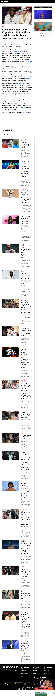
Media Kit (34, 673)
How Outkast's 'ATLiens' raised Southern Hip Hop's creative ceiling (26, 332)
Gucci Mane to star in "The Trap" (40, 20)
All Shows (22, 668)
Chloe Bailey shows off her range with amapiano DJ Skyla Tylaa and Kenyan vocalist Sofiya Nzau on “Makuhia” (26, 196)
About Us (34, 668)
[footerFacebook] (29, 690)
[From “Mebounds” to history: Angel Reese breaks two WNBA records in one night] (10, 570)
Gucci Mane (5, 44)
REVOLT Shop (47, 673)
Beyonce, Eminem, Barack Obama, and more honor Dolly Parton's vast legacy (26, 417)
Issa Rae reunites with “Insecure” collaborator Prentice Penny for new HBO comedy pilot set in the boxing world (26, 490)
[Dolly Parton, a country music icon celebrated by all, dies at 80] (10, 594)
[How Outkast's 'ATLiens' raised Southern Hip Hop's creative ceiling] (10, 331)
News (3, 26)
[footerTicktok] (22, 690)
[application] (44, 684)
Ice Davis (14, 89)
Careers (34, 675)
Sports (22, 244)
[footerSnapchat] (26, 690)
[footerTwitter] (32, 690)
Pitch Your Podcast (24, 673)
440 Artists (23, 676)
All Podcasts (23, 670)
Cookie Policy (15, 694)
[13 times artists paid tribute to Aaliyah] (10, 438)
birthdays (13, 66)
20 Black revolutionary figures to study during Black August (26, 144)
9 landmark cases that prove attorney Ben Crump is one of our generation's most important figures (26, 647)
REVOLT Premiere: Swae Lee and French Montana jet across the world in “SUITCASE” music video (26, 547)
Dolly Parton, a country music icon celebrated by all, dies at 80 (26, 595)
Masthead (35, 670)
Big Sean (21, 107)
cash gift (25, 112)
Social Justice (24, 139)
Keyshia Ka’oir (15, 51)
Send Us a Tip (35, 671)
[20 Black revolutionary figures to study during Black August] (10, 143)
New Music (23, 160)
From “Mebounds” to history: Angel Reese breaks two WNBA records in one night (25, 573)
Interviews (23, 509)
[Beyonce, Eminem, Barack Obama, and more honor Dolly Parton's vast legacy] (10, 415)
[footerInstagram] (19, 690)
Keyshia (19, 83)
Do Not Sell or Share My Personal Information (41, 692)
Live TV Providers (24, 671)
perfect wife (28, 78)
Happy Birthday (12, 73)
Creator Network (24, 675)
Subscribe (46, 668)
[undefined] (43, 14)
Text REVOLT (46, 671)
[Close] (53, 693)
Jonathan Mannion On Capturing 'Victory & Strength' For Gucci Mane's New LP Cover (42, 33)
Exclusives (23, 326)
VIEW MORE (43, 35)
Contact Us (46, 670)
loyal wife (14, 93)
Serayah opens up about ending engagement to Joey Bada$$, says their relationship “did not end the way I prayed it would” (26, 620)
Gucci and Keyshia (7, 98)
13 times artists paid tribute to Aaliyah (26, 436)
